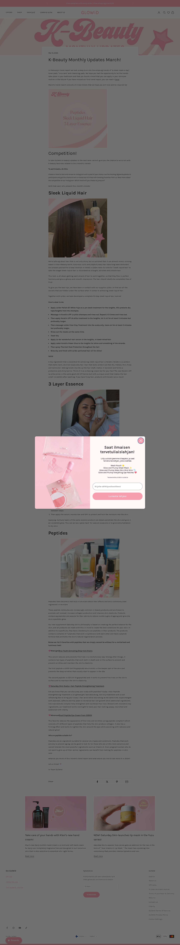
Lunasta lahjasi (117, 496)
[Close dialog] (141, 441)
